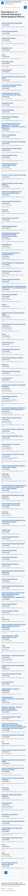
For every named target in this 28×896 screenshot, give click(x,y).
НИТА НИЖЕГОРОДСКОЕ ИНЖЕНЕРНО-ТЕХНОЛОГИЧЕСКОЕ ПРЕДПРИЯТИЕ (13, 408)
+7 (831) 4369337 (5, 831)
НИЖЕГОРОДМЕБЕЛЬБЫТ (9, 226)
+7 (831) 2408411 (5, 398)
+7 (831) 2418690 (5, 854)
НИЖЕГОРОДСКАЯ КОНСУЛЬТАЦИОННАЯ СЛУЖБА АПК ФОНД (13, 698)
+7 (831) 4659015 (5, 289)
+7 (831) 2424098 (5, 40)
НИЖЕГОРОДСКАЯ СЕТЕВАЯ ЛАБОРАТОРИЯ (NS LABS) (10, 636)
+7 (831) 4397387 (5, 246)
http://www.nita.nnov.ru (7, 412)
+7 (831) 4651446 (5, 574)
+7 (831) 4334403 (5, 438)
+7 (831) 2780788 (5, 532)
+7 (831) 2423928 (5, 220)
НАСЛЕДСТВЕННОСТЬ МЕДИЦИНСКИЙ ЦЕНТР (13, 77)
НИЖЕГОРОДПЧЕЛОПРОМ (10, 31)
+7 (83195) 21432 (5, 56)
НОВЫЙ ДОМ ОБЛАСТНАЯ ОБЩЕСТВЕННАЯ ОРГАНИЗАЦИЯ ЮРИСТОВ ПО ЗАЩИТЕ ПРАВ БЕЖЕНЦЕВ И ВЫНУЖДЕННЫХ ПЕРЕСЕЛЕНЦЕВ (14, 726)
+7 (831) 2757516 (5, 612)
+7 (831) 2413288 (5, 105)
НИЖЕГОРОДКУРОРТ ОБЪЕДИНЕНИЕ (13, 263)
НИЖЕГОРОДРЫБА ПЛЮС (9, 155)
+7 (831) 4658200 (5, 80)
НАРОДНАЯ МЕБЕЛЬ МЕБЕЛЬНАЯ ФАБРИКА (12, 795)
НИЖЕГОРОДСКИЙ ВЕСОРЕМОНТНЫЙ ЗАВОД (13, 760)
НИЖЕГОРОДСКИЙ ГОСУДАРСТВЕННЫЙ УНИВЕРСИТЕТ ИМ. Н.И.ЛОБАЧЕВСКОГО (14, 287)
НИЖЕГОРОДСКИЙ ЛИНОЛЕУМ (11, 201)
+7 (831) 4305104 (5, 743)
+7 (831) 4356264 (5, 186)
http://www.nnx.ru (6, 258)
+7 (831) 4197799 (5, 647)
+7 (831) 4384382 (5, 736)
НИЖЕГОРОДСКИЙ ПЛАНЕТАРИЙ (12, 23)
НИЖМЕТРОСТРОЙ (7, 103)
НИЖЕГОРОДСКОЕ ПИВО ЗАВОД (12, 148)
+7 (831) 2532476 (5, 587)
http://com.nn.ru (5, 649)
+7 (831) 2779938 (5, 316)
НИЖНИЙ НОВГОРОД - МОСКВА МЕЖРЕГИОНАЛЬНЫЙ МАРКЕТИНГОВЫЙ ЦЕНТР (11, 708)
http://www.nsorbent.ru (7, 447)
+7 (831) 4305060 (5, 599)
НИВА (3, 55)
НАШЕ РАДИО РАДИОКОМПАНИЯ (12, 838)
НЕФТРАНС (5, 512)
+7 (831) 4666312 (5, 238)
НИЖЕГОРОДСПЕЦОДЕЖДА (10, 117)
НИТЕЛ (4, 334)
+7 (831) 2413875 (5, 136)
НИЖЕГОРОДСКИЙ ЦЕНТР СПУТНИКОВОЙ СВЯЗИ (10, 164)
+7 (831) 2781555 (5, 798)
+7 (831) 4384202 (5, 507)
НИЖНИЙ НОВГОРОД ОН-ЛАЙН (11, 674)
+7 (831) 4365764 (5, 351)
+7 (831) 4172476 (5, 306)
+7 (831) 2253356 (5, 157)
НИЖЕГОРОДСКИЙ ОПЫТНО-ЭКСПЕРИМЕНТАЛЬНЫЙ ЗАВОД (11, 94)
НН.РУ (3, 646)
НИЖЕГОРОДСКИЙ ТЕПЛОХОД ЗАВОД (13, 324)
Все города (10, 888)
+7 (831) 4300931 (5, 718)
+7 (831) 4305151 (5, 25)
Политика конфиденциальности (8, 890)
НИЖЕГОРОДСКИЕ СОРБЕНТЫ (11, 444)
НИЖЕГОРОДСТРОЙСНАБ (9, 579)
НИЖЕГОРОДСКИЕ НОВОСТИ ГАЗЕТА (13, 454)
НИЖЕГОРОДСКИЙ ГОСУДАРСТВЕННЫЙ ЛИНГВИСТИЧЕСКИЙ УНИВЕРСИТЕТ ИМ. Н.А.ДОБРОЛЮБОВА (14, 487)
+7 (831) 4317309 (5, 669)
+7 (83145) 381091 (6, 431)
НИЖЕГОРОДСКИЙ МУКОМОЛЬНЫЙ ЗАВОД (13, 313)
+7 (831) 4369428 (5, 545)
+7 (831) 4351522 (5, 411)
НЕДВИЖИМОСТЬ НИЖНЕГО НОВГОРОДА (10, 689)
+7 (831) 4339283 (5, 264)
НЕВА (3, 853)
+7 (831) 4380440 (5, 657)
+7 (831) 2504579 (5, 846)
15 (14, 876)
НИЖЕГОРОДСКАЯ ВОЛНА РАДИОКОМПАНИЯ (10, 863)
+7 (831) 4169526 (5, 419)
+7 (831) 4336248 (5, 606)
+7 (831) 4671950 (5, 702)
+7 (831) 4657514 (5, 373)
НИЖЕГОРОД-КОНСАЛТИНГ (10, 218)
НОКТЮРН (5, 210)
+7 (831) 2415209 (5, 476)
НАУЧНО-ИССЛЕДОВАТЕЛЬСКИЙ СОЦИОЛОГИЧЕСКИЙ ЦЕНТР (12, 192)
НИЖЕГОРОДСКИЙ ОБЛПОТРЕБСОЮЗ (13, 821)
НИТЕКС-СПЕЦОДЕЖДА (9, 135)
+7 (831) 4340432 (5, 195)
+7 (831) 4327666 (5, 523)
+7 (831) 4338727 (5, 177)
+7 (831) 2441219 (5, 380)
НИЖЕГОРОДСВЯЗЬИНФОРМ (11, 279)
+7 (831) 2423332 (5, 498)
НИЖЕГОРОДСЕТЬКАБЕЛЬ (9, 396)
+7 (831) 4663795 (5, 228)
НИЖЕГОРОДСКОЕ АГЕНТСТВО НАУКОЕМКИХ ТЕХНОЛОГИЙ (11, 504)
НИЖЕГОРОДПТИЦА (8, 110)
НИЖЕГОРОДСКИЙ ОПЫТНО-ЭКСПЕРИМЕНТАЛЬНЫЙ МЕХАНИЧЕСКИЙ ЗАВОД (11, 234)
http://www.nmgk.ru (6, 390)
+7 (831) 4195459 (5, 143)
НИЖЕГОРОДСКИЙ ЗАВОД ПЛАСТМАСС (14, 750)
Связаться (3, 888)
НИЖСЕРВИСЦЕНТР (8, 62)
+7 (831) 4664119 (5, 118)
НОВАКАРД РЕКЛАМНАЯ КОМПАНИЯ (13, 735)
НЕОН (3, 844)
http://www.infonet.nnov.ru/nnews (9, 457)
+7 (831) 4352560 (5, 629)
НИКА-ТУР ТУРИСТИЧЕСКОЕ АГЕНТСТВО (14, 175)
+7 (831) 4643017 (5, 712)
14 (10, 876)
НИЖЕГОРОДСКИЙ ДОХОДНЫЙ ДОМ (13, 544)
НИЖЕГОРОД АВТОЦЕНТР (9, 557)
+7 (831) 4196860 (5, 456)
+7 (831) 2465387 (5, 763)
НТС (3, 742)
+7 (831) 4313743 (5, 566)
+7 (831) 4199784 (5, 675)
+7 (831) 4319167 (5, 804)
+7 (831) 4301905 (5, 619)
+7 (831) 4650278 (5, 71)
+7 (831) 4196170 (5, 256)
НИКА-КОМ (5, 474)
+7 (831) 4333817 (5, 839)
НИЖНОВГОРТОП (7, 378)
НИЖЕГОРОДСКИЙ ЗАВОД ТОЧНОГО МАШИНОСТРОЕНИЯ (13, 769)
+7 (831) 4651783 (5, 96)
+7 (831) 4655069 (5, 336)
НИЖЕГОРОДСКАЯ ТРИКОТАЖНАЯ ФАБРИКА (12, 184)
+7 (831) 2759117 (5, 752)
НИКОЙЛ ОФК (6, 530)
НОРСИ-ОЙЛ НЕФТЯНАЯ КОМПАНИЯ (13, 429)
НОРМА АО (5, 364)
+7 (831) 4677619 (5, 359)
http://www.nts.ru (6, 298)
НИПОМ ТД (5, 788)
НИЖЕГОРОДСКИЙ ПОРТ (9, 550)
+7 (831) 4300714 (5, 781)
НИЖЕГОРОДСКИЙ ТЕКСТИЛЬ (11, 349)
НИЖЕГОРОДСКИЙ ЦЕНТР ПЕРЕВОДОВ (13, 142)
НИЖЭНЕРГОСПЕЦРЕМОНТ (10, 814)
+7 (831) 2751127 (5, 211)
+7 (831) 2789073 (5, 88)
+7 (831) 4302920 (5, 581)
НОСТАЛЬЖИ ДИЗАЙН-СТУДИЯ (11, 717)
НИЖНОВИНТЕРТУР (8, 682)
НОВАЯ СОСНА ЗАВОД (8, 38)
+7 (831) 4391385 (5, 684)
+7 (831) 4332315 (5, 538)
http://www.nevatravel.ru (7, 659)
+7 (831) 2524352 (5, 366)
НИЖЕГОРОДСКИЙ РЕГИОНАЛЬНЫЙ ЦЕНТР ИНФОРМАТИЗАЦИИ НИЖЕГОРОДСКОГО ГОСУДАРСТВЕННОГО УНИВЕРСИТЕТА (13, 595)
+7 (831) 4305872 (5, 816)
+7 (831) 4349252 (5, 789)
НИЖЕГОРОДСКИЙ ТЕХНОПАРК (11, 271)
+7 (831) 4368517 (5, 130)
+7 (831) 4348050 (5, 50)
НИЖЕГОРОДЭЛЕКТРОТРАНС (10, 537)
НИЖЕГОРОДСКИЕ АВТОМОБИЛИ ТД (13, 586)
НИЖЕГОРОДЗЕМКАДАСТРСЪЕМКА (12, 358)
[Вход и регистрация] (25, 2)
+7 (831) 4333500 (5, 823)
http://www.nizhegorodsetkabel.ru (9, 400)
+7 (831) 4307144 (5, 111)
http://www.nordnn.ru (7, 421)
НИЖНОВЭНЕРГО (7, 803)
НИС (3, 618)
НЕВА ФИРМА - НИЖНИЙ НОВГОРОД (13, 655)
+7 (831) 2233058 (5, 150)
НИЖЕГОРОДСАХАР (8, 342)
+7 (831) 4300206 (5, 730)
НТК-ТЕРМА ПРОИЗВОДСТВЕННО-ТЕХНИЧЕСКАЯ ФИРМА (12, 85)
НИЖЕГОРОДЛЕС (7, 70)
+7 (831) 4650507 (5, 866)
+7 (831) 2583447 (5, 639)
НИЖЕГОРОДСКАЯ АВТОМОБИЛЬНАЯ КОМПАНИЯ (13, 571)
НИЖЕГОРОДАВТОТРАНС (9, 604)
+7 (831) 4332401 (5, 273)
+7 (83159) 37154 (5, 692)
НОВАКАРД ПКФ (6, 244)
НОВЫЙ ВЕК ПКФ (7, 48)
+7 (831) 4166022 (5, 559)
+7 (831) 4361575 (5, 490)
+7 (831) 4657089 (5, 33)
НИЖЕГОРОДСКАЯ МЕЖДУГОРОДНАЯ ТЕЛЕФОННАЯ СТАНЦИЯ (13, 466)
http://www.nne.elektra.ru (7, 806)
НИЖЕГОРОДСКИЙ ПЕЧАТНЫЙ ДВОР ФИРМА (13, 666)
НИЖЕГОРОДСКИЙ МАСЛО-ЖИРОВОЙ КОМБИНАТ (13, 385)
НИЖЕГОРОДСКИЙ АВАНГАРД (11, 371)
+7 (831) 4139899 (5, 63)
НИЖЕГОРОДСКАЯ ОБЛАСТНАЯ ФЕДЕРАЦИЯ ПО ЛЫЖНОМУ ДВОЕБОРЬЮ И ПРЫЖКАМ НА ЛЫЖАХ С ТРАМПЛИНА (14, 126)
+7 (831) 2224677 (5, 513)
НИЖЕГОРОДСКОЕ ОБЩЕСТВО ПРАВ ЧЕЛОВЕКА (13, 779)
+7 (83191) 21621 (5, 344)
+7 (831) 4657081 (5, 771)
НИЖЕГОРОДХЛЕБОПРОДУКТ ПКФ (12, 436)
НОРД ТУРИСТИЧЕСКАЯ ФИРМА (11, 418)
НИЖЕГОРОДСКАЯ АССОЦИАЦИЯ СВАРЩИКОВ (12, 828)
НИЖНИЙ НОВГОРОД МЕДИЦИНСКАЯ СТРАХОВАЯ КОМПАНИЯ (13, 521)
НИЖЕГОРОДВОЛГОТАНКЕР (10, 564)
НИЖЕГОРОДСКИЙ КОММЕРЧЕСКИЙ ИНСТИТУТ (13, 496)
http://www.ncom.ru (6, 477)
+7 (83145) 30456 (5, 203)
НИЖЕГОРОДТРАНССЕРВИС (10, 611)
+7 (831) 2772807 (5, 167)
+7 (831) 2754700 (5, 388)
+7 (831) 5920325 (5, 326)
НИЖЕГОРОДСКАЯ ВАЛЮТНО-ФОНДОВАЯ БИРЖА (11, 253)
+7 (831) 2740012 (5, 446)
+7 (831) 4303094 (5, 281)
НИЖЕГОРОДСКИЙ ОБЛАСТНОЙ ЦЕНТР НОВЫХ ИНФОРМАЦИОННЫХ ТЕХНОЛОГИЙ (14, 626)
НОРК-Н (4, 304)
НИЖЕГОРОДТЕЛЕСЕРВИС (9, 294)
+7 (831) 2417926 (5, 552)
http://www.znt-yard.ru (7, 327)
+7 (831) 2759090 (5, 296)
